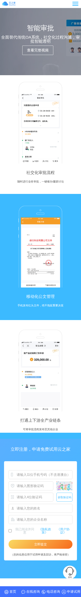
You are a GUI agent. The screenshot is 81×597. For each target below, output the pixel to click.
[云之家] (9, 4)
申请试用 (73, 591)
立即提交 (40, 544)
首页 (12, 591)
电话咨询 (53, 591)
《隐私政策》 (44, 531)
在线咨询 (32, 591)
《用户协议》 (63, 531)
